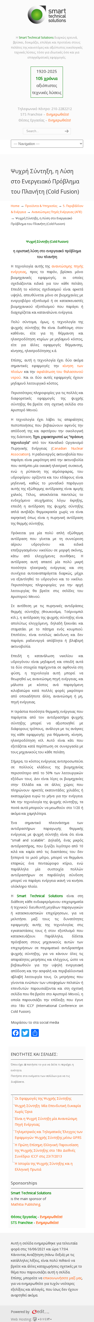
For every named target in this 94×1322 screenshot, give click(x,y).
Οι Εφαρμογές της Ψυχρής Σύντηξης (43, 1098)
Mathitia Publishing (25, 1204)
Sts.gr (47, 14)
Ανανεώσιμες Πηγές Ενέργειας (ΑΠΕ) (57, 212)
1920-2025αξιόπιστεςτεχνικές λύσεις (46, 82)
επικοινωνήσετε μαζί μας (62, 1278)
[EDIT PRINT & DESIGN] (40, 1311)
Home (15, 206)
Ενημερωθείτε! (57, 114)
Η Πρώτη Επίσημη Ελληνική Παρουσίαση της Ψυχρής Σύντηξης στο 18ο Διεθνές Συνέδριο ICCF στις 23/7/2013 (46, 1150)
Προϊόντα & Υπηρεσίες (41, 206)
